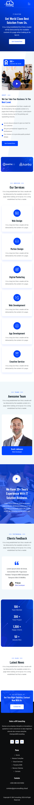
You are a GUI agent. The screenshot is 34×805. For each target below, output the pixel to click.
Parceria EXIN (17, 765)
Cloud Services (17, 762)
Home (18, 755)
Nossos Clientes (18, 768)
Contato (17, 771)
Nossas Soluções (17, 758)
